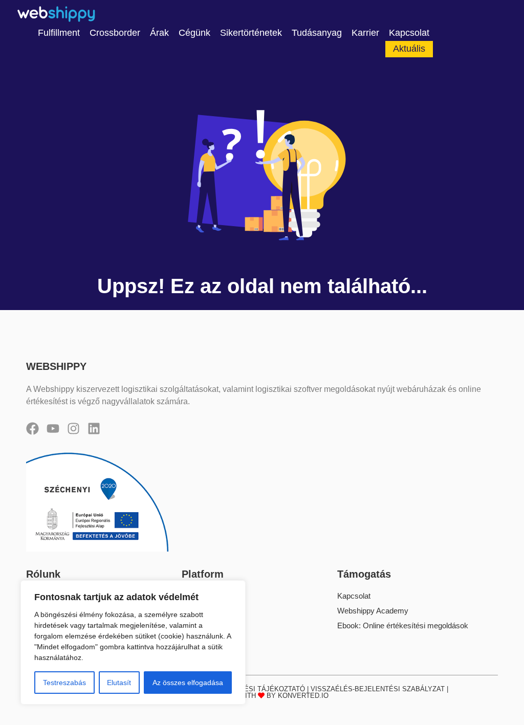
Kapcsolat (353, 595)
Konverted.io (303, 695)
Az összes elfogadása (187, 682)
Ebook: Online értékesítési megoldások (402, 625)
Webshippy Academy (372, 610)
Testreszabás (64, 682)
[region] (133, 642)
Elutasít (119, 682)
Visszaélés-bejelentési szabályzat (378, 689)
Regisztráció (203, 610)
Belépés (195, 595)
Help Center (202, 625)
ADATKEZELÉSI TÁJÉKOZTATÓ (255, 689)
